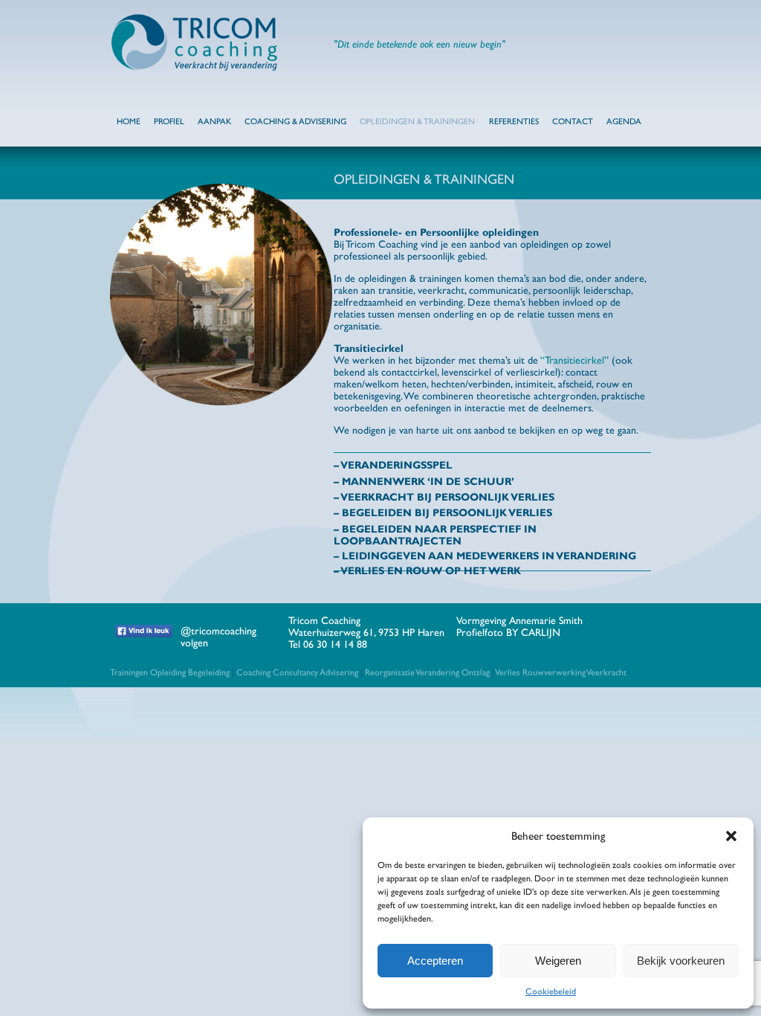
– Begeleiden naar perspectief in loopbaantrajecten (435, 535)
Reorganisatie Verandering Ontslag (427, 672)
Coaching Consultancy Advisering (297, 672)
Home (128, 121)
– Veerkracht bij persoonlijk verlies (444, 497)
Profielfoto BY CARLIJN (508, 632)
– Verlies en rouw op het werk (427, 570)
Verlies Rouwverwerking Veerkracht (560, 672)
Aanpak (214, 121)
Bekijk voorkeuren (681, 960)
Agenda (623, 121)
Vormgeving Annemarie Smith (519, 620)
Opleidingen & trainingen (417, 121)
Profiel (169, 121)
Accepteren (435, 960)
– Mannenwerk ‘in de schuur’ (424, 481)
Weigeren (558, 960)
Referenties (514, 121)
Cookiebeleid (550, 991)
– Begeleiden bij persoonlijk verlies (443, 512)
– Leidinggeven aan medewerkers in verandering (485, 556)
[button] (731, 836)
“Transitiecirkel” (574, 360)
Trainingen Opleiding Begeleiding (170, 672)
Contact (572, 121)
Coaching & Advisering (295, 121)
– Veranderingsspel (393, 465)
